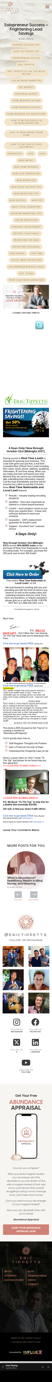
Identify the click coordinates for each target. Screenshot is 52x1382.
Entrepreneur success (26, 58)
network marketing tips (26, 213)
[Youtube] (26, 1063)
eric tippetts (26, 65)
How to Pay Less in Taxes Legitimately (26, 145)
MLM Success (18, 200)
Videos (32, 1280)
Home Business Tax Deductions (26, 114)
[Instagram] (17, 1022)
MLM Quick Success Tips (26, 187)
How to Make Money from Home (26, 133)
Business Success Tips (26, 45)
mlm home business (26, 167)
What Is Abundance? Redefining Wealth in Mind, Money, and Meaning (25, 880)
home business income (26, 100)
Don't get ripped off (26, 51)
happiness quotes (26, 94)
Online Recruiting (26, 220)
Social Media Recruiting (26, 260)
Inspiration (15, 153)
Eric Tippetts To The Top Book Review (26, 72)
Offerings (10, 1275)
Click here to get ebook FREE (18, 643)
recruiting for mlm (26, 240)
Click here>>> (27, 818)
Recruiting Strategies (26, 247)
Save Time (37, 253)
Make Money (26, 160)
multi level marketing (26, 207)
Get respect (26, 87)
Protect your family (26, 233)
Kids (30, 153)
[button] (47, 7)
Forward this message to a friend (26, 609)
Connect (33, 1284)
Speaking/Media (37, 1275)
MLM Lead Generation (26, 173)
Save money (17, 253)
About (8, 1271)
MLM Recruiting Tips (26, 193)
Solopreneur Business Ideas (26, 267)
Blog (31, 1271)
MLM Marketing (26, 180)
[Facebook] (35, 1022)
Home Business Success (26, 107)
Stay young (26, 273)
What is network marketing (26, 280)
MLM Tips (37, 200)
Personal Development (26, 227)
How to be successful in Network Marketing (26, 121)
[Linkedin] (35, 1042)
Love (42, 153)
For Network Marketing (27, 80)
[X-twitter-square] (17, 1042)
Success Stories (14, 1280)
